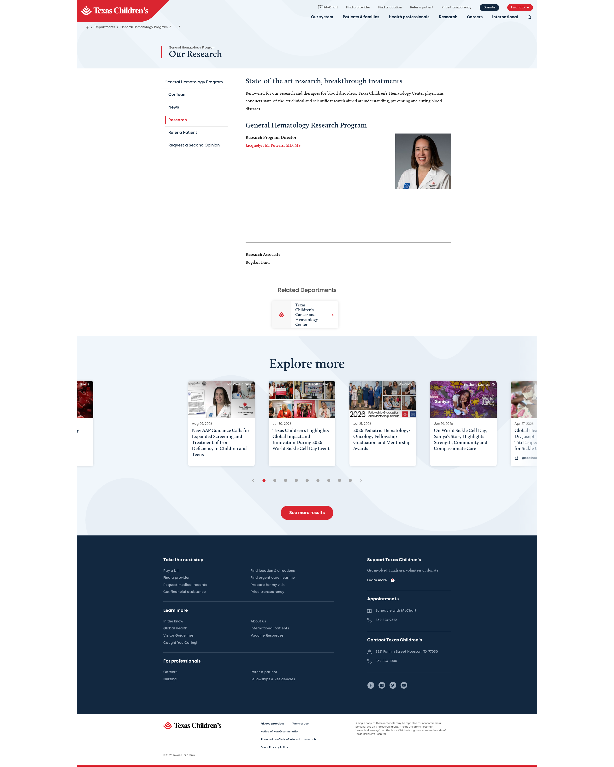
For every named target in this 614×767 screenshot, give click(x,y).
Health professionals (409, 17)
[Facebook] (370, 685)
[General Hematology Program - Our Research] (123, 11)
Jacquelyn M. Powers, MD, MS (273, 145)
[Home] (87, 27)
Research (448, 17)
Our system (322, 17)
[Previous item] (255, 481)
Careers (475, 17)
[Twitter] (392, 685)
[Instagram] (381, 685)
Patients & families (361, 17)
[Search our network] (529, 17)
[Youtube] (403, 685)
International (505, 17)
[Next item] (359, 481)
